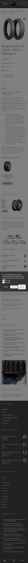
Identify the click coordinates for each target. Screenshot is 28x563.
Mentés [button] (14, 286)
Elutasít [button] (6, 286)
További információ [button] (19, 278)
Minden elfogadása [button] (22, 286)
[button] (3, 280)
